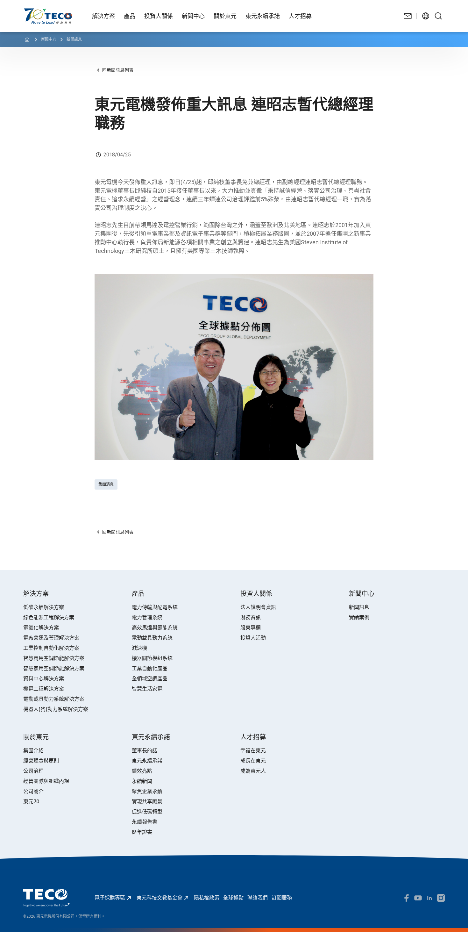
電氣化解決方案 (41, 628)
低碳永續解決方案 (43, 607)
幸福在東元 (253, 751)
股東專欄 (250, 628)
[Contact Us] (407, 16)
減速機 (139, 648)
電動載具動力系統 (152, 638)
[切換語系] (425, 16)
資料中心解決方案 (43, 679)
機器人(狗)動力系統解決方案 (55, 709)
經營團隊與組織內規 (46, 781)
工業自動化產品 (149, 668)
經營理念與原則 (41, 761)
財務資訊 (250, 617)
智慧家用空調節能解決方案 (53, 668)
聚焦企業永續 (147, 791)
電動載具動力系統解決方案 (53, 699)
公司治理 (33, 771)
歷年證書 (142, 832)
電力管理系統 (147, 617)
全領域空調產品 (149, 679)
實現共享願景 (147, 802)
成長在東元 (253, 761)
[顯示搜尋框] (438, 16)
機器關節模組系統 (152, 658)
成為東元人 (253, 771)
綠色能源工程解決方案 (48, 617)
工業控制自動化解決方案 (51, 648)
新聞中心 (48, 39)
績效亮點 (142, 771)
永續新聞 (142, 781)
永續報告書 (144, 822)
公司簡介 (33, 791)
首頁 (28, 11)
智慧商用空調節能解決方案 (53, 658)
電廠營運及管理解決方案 (51, 638)
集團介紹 (33, 751)
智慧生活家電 (147, 689)
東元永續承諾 (147, 761)
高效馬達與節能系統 (155, 628)
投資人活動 (253, 638)
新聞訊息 (74, 39)
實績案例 (359, 617)
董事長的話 (144, 751)
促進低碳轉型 (147, 812)
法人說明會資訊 (258, 607)
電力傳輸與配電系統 (155, 607)
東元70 (31, 802)
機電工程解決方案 (43, 689)
